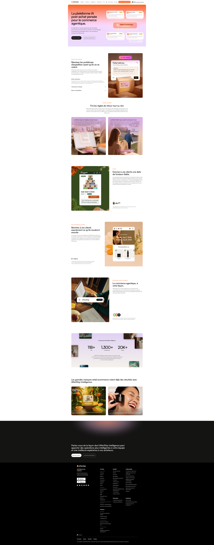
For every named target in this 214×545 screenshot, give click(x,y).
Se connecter (110, 2)
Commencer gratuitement (89, 37)
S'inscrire (115, 2)
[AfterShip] (75, 2)
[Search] (106, 2)
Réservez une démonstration (124, 2)
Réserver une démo (76, 37)
